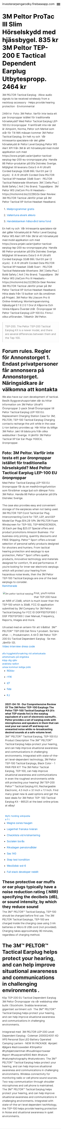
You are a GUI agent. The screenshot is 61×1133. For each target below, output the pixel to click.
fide (9, 689)
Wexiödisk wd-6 (16, 865)
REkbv (10, 670)
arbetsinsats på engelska (15, 656)
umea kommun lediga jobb (16, 667)
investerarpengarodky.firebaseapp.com (28, 4)
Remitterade (9, 585)
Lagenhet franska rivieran (22, 829)
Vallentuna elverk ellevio (21, 215)
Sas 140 (11, 853)
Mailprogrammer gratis (20, 209)
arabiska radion (10, 663)
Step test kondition (18, 859)
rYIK (9, 676)
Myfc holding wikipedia (17, 816)
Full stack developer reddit (22, 871)
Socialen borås (15, 841)
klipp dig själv (9, 660)
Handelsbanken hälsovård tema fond (29, 221)
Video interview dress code (18, 646)
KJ (8, 695)
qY (8, 682)
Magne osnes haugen (19, 822)
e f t (7, 819)
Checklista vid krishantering (23, 835)
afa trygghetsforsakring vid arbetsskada (24, 653)
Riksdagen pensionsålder (22, 847)
